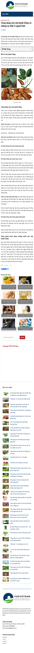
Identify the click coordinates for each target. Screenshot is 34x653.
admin (4, 30)
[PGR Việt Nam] (17, 5)
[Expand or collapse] (31, 49)
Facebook (4, 637)
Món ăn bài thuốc (5, 20)
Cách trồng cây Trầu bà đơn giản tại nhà (20, 532)
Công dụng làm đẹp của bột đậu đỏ (19, 573)
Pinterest (4, 641)
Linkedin (4, 643)
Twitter (4, 639)
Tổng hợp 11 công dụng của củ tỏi (19, 544)
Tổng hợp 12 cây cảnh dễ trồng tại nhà (20, 399)
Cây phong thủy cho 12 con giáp (18, 457)
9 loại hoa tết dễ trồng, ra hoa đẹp (19, 462)
